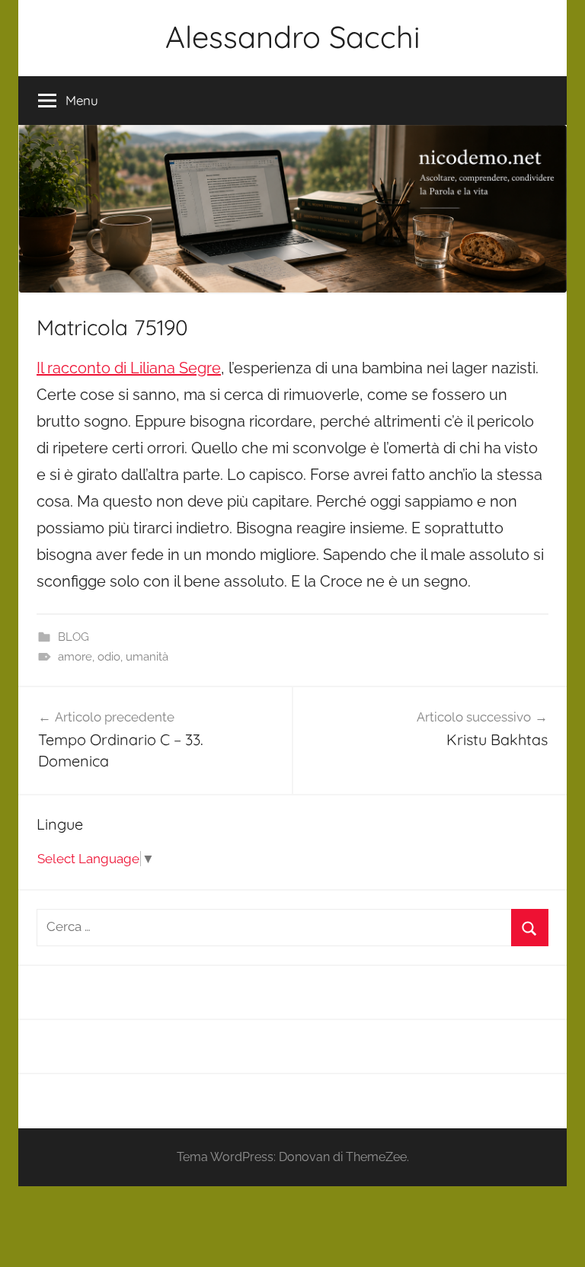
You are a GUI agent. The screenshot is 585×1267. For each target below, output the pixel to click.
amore (75, 657)
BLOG (73, 637)
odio (109, 657)
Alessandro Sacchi (292, 37)
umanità (147, 657)
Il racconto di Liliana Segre (129, 368)
